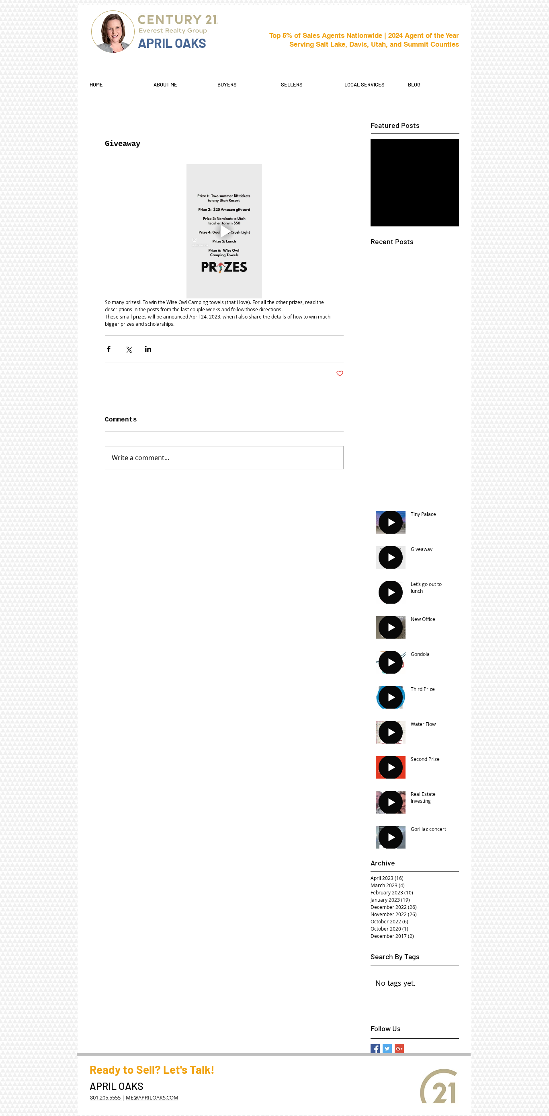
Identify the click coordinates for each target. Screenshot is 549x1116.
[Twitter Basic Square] (387, 1048)
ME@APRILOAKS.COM (152, 1097)
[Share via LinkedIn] (148, 349)
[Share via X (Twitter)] (128, 349)
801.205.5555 (106, 1097)
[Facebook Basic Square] (375, 1048)
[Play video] (224, 231)
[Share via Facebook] (109, 349)
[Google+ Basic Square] (399, 1048)
